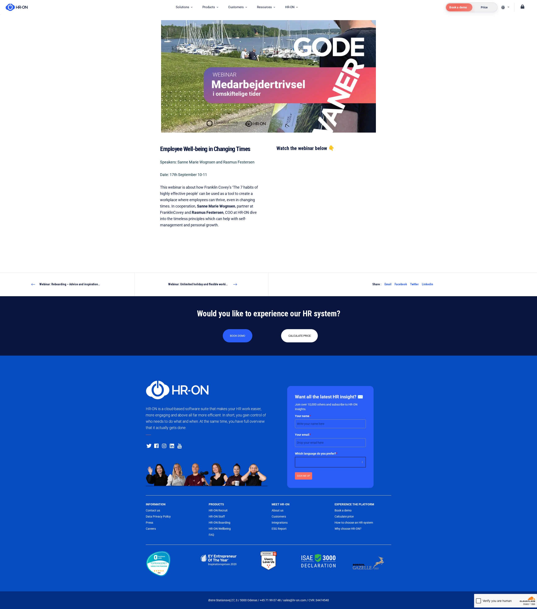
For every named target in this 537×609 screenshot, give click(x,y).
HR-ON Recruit (218, 510)
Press (149, 522)
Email (388, 284)
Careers (151, 528)
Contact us (153, 510)
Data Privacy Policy (158, 516)
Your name (303, 416)
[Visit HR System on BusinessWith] (169, 564)
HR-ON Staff (217, 516)
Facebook (401, 284)
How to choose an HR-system (354, 522)
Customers (279, 516)
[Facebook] (156, 445)
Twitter (414, 284)
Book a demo (343, 510)
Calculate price (344, 516)
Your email (303, 434)
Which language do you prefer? (316, 453)
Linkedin (427, 284)
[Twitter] (148, 445)
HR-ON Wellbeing (220, 528)
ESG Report (279, 528)
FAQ (211, 534)
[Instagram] (163, 445)
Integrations (280, 522)
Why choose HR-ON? (348, 528)
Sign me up (303, 476)
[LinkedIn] (171, 445)
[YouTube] (179, 445)
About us (277, 510)
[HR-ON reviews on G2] (268, 560)
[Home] (15, 7)
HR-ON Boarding (219, 522)
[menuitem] (184, 7)
